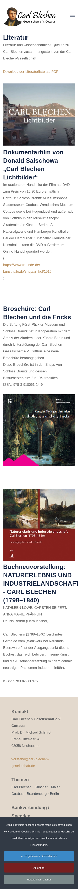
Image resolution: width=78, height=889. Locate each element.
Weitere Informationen (39, 879)
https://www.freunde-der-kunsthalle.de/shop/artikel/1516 (27, 268)
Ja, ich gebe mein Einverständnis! (39, 856)
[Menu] (72, 16)
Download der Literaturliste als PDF (30, 72)
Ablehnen (39, 867)
